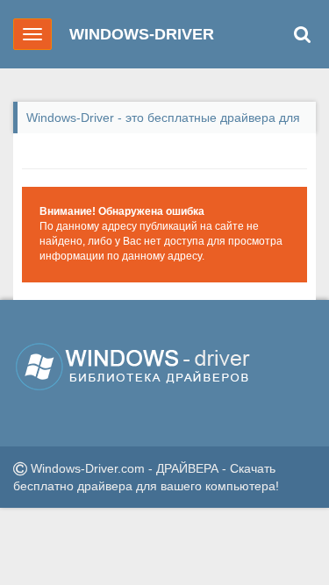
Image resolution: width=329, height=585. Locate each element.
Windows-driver (141, 34)
